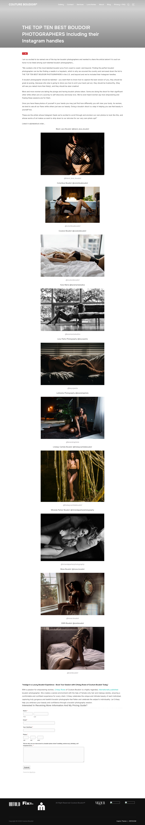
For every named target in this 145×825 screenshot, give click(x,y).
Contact (70, 4)
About (101, 4)
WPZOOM (132, 821)
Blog (109, 4)
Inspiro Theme (121, 821)
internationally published (108, 690)
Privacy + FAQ (119, 4)
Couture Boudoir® (23, 4)
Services (80, 4)
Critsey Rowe (60, 690)
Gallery (61, 4)
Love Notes (91, 4)
